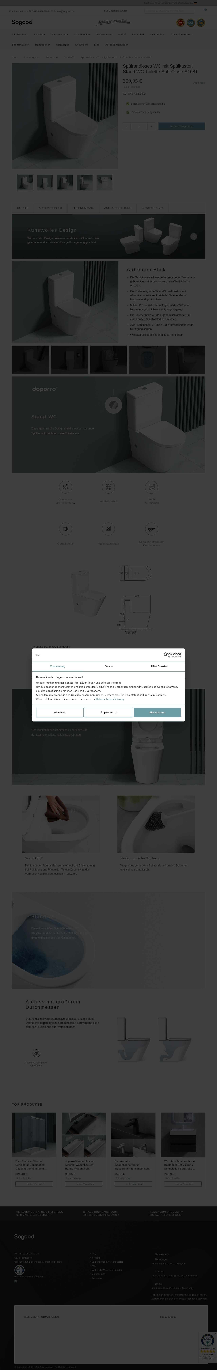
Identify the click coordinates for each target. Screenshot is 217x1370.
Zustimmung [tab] (57, 666)
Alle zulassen (157, 712)
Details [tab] (108, 666)
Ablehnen (59, 712)
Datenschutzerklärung (110, 699)
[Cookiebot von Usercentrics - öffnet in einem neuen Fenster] (166, 655)
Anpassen (107, 712)
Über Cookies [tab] (159, 666)
